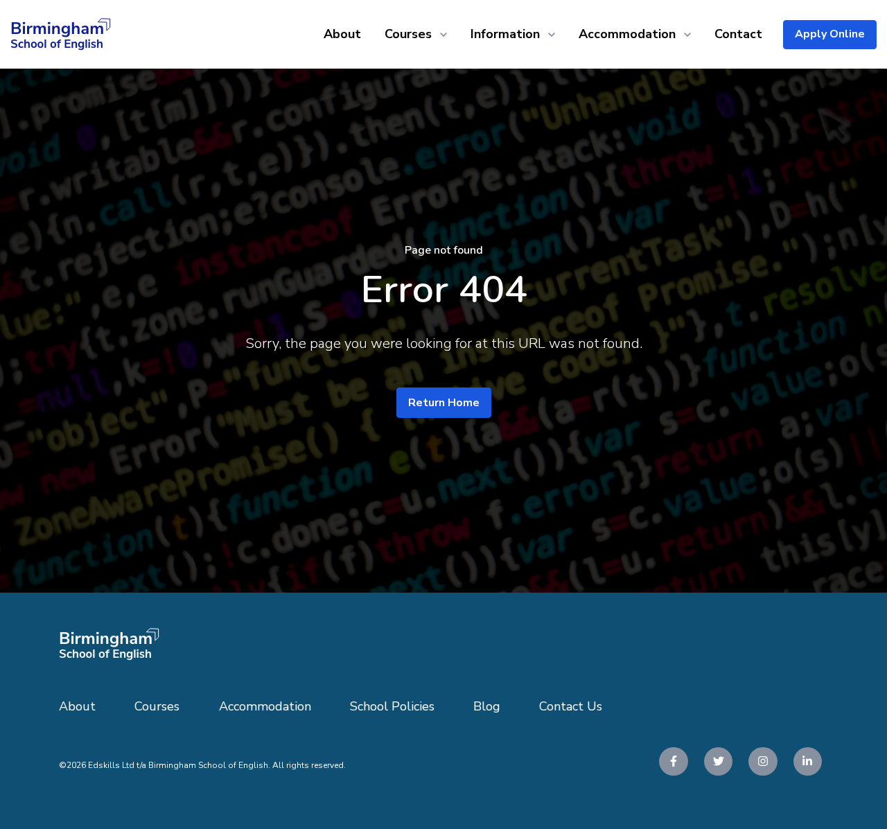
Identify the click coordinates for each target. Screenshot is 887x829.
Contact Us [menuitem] (570, 706)
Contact (738, 34)
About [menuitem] (77, 706)
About (342, 34)
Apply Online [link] (830, 34)
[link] (60, 33)
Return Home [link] (444, 402)
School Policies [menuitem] (392, 706)
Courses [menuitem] (156, 706)
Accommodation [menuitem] (265, 706)
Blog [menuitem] (486, 706)
